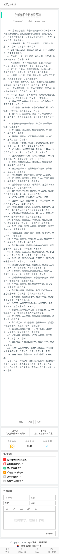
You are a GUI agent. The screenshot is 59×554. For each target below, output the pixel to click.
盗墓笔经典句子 (14, 476)
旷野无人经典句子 (15, 472)
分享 (39, 422)
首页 (7, 552)
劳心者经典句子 (14, 468)
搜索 (37, 552)
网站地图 (43, 542)
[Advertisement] (29, 394)
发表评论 (49, 533)
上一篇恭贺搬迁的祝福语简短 (15, 432)
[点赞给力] (35, 508)
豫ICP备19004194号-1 (31, 545)
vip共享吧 (32, 542)
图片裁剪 (52, 552)
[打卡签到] (14, 508)
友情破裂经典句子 (15, 463)
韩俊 (31, 21)
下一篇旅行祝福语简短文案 (44, 432)
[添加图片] (21, 508)
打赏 (30, 422)
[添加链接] (28, 508)
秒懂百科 (22, 552)
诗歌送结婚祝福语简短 (17, 459)
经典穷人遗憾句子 (15, 481)
